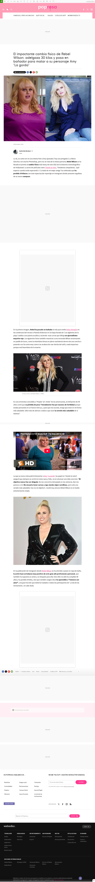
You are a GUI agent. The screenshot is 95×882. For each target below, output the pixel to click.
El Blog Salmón (84, 836)
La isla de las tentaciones (38, 795)
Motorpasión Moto (60, 839)
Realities (7, 782)
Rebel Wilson (47, 571)
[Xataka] (1, 1)
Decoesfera (71, 839)
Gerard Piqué (38, 790)
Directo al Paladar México (47, 863)
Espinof (32, 839)
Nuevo (7, 9)
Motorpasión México (58, 863)
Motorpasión (58, 836)
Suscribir (81, 782)
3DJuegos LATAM (21, 862)
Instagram (91, 9)
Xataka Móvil (7, 839)
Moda (38, 671)
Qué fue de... (41, 15)
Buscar (11, 9)
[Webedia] (9, 826)
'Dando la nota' (50, 167)
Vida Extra (19, 839)
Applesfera (7, 842)
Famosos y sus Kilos (66, 671)
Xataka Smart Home (8, 846)
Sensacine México (35, 862)
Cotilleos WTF (60, 15)
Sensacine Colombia (32, 866)
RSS (70, 803)
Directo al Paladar (47, 836)
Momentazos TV (74, 15)
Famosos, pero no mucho (23, 15)
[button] (26, 151)
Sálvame (7, 794)
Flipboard (34, 72)
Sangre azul (23, 782)
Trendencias (71, 836)
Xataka (6, 836)
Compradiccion (72, 842)
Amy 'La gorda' (49, 476)
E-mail (37, 72)
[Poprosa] (47, 7)
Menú (3, 9)
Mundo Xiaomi (8, 850)
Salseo (50, 15)
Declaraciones (23, 786)
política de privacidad (69, 786)
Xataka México (8, 862)
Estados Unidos (26, 671)
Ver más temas (9, 803)
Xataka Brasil (7, 865)
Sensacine (32, 836)
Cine (33, 671)
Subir (85, 826)
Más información (58, 880)
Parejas (36, 786)
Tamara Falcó (23, 790)
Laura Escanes (23, 794)
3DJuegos (19, 836)
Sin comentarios (20, 72)
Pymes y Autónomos (83, 840)
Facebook (83, 9)
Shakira (6, 790)
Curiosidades (45, 671)
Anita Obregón (71, 329)
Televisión (37, 782)
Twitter (87, 9)
